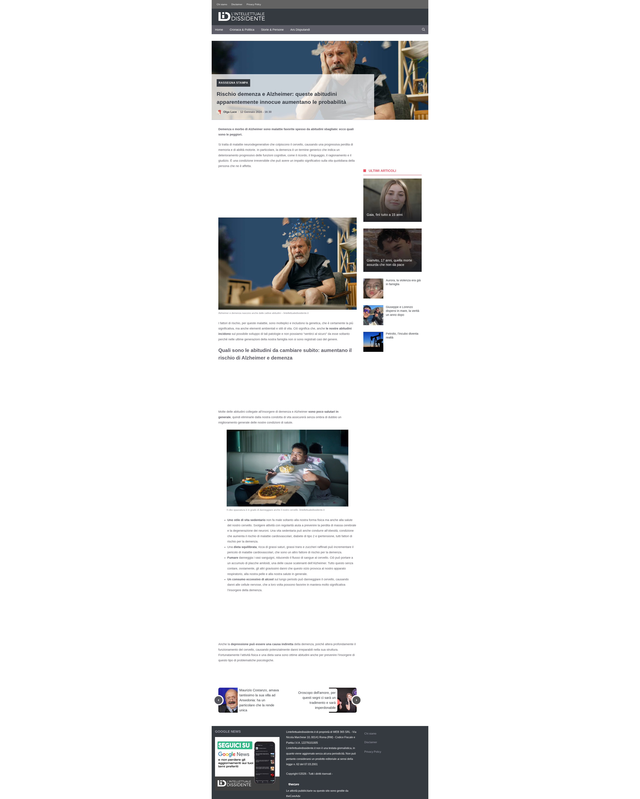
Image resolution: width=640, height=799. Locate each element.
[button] (423, 29)
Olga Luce (230, 112)
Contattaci (339, 773)
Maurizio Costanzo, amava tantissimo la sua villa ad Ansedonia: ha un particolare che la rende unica (259, 700)
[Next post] (356, 700)
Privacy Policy (253, 4)
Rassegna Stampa (233, 82)
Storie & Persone (272, 29)
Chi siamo (222, 4)
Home (219, 29)
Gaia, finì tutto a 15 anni (384, 214)
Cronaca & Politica (242, 29)
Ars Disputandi (300, 29)
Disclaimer (236, 4)
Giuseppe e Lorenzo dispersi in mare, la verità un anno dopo (402, 310)
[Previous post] (218, 700)
